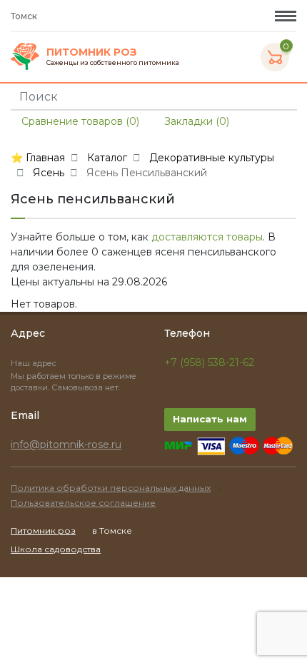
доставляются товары (207, 236)
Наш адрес (35, 363)
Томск (25, 16)
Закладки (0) (195, 121)
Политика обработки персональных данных (111, 487)
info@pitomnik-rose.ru (66, 444)
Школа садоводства (56, 549)
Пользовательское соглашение (83, 502)
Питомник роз (43, 530)
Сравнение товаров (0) (79, 121)
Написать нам (210, 419)
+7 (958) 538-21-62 (209, 362)
